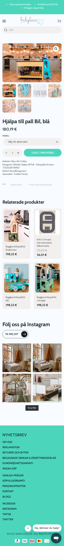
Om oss (7, 442)
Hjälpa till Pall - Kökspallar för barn (37, 164)
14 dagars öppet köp (34, 8)
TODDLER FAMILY (11, 167)
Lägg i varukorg (43, 152)
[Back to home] (32, 21)
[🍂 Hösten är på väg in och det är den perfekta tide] (16, 388)
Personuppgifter (14, 486)
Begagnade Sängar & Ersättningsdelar (29, 457)
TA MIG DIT (11, 334)
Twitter (7, 519)
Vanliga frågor (12, 475)
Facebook (8, 503)
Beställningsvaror (18, 171)
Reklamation (11, 447)
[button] (4, 21)
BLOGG (6, 496)
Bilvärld (16, 164)
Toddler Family (20, 174)
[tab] (4, 183)
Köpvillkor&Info (13, 480)
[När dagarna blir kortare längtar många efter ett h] (16, 357)
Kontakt (8, 491)
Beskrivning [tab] (16, 185)
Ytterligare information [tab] (40, 185)
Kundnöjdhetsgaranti (17, 463)
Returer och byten (15, 452)
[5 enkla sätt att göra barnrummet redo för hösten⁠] (47, 388)
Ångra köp (9, 468)
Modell (6, 136)
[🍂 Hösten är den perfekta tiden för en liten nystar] (47, 357)
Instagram (9, 508)
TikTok (6, 514)
